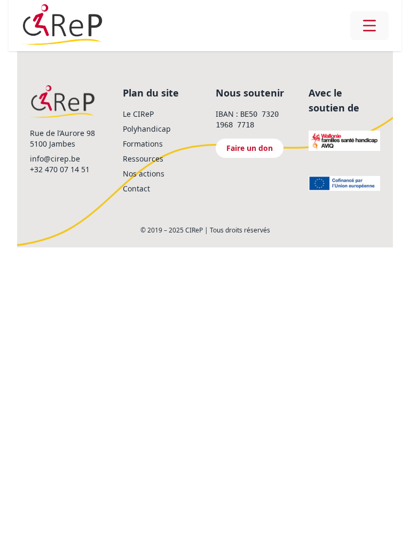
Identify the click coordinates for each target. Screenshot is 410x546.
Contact (136, 188)
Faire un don (249, 148)
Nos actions (143, 173)
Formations (143, 144)
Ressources (143, 159)
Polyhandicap (147, 129)
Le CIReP (138, 114)
